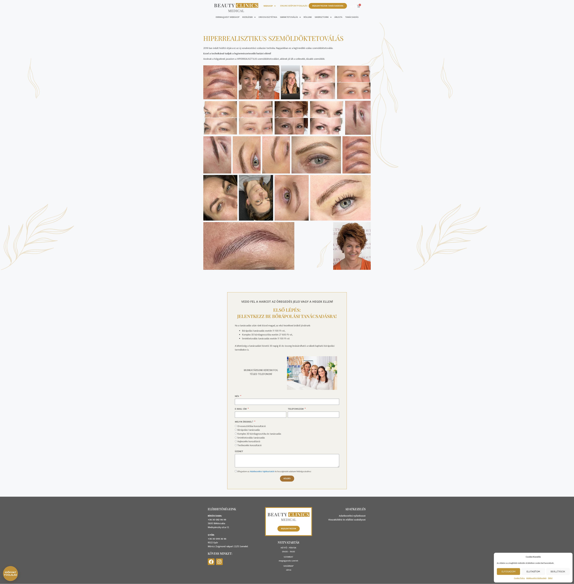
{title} (550, 578)
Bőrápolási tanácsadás (248, 430)
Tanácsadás (351, 17)
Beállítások (558, 571)
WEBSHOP (268, 6)
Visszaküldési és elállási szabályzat (347, 520)
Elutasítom (533, 571)
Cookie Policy (519, 578)
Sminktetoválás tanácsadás (251, 438)
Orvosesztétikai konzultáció (251, 426)
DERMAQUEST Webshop (227, 17)
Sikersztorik (322, 17)
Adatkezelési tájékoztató (536, 578)
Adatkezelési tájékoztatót (262, 471)
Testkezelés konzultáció (249, 445)
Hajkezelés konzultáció (248, 442)
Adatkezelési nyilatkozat (352, 516)
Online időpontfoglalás (293, 5)
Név (237, 396)
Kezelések (247, 17)
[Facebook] (211, 561)
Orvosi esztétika (267, 17)
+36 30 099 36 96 (217, 539)
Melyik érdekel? (244, 422)
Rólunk (308, 17)
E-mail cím (241, 409)
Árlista (338, 17)
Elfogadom (508, 571)
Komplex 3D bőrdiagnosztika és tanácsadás (259, 434)
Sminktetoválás (289, 17)
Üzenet (239, 451)
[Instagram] (219, 561)
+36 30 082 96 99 (217, 520)
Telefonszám (296, 409)
